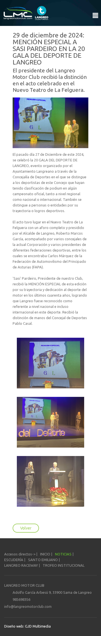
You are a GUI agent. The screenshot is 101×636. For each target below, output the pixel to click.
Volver (25, 528)
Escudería (13, 560)
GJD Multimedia (37, 626)
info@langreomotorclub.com (28, 606)
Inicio (45, 554)
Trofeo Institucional (63, 565)
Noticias (63, 554)
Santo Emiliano (43, 560)
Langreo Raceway (21, 565)
